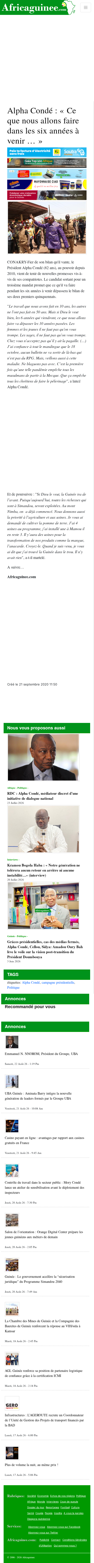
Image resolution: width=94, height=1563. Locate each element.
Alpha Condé (31, 982)
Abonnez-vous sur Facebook (63, 1526)
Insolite (58, 1513)
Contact (55, 1539)
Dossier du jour (35, 1507)
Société (31, 1495)
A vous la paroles (73, 1513)
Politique (13, 987)
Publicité (44, 1539)
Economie (43, 1495)
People (49, 1513)
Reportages (52, 1507)
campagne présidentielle (58, 982)
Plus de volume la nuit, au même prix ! (31, 1464)
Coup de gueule (69, 1501)
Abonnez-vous (36, 1526)
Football (65, 1507)
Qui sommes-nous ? (65, 1545)
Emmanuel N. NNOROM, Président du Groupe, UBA (41, 1053)
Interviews (53, 1501)
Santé (30, 1513)
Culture (75, 1507)
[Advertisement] (47, 50)
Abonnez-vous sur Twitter (43, 1532)
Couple (39, 1513)
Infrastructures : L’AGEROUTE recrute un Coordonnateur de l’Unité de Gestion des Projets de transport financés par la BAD (44, 1420)
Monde (41, 1501)
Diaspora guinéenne (38, 1518)
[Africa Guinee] (37, 7)
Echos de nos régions (62, 1495)
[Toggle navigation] (85, 7)
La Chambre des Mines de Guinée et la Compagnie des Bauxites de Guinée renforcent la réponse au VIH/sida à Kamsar (42, 1326)
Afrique (31, 1501)
